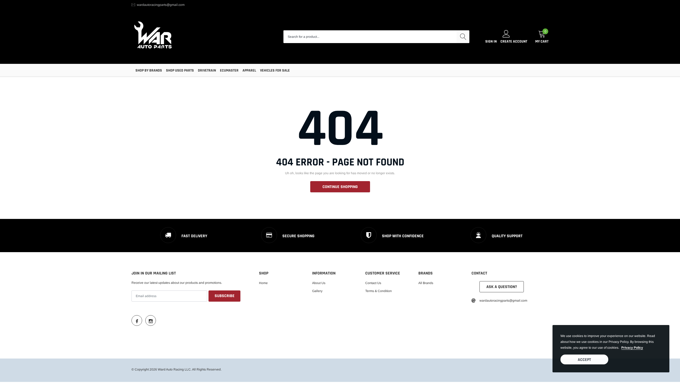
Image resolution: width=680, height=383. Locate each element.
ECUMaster (229, 70)
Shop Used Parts (180, 70)
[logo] (153, 37)
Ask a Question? (501, 287)
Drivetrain (207, 70)
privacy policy (632, 347)
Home (263, 283)
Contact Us (373, 283)
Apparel (249, 70)
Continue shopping (340, 187)
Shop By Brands (148, 70)
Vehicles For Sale (275, 70)
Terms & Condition (378, 291)
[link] (136, 320)
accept (584, 360)
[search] (463, 36)
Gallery (317, 291)
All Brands (425, 283)
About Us (318, 283)
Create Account (513, 41)
